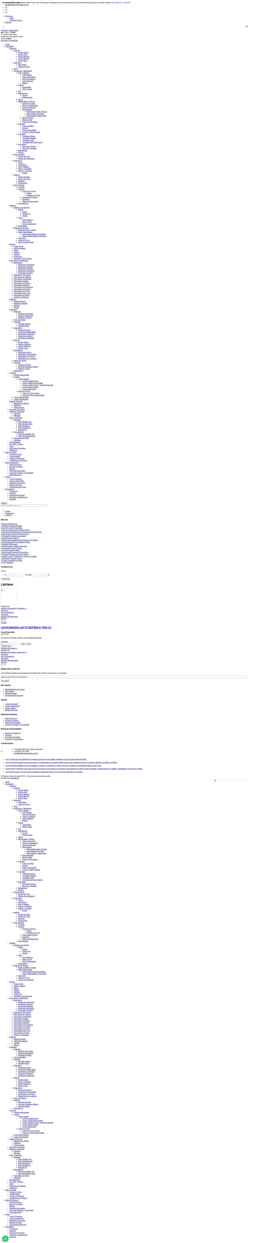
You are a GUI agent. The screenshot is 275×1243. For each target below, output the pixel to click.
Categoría (4, 615)
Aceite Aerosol (23, 794)
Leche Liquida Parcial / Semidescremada (37, 1123)
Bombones (18, 1000)
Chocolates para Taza (22, 1031)
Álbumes (17, 1153)
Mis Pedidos (10, 691)
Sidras (20, 947)
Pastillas (17, 1059)
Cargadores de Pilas (21, 1176)
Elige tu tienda (10, 1190)
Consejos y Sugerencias (14, 739)
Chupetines (18, 1088)
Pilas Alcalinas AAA (25, 1161)
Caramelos (18, 1066)
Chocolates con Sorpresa (23, 1025)
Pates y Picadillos (25, 906)
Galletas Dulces (20, 1039)
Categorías (9, 513)
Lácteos (12, 1110)
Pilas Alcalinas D (24, 1166)
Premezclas (22, 921)
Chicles (16, 1078)
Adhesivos (13, 1188)
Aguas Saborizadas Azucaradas (34, 972)
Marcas (12, 1206)
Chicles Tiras (23, 1086)
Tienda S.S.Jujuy (15, 1192)
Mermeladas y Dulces (26, 839)
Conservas (18, 898)
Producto (4, 610)
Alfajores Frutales (24, 1055)
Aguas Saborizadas (25, 970)
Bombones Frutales (25, 1004)
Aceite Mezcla (23, 796)
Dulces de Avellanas (30, 859)
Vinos (20, 955)
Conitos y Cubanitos (21, 1035)
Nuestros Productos (13, 733)
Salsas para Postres (29, 935)
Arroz (16, 806)
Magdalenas (22, 888)
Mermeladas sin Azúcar (35, 851)
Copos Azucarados (29, 868)
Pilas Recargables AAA (26, 1174)
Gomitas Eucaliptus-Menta (28, 1104)
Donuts (21, 890)
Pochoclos (18, 994)
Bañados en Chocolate (22, 1012)
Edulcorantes (27, 835)
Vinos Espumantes (29, 961)
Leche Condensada (21, 1137)
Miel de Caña (27, 857)
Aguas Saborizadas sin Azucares (34, 974)
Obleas (16, 1045)
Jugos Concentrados (26, 980)
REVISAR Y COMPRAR (9, 41)
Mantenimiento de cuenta (15, 689)
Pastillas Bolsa (23, 1063)
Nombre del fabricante (9, 617)
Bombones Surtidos (25, 1010)
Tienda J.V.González (16, 1196)
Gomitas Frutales (24, 1102)
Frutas (20, 900)
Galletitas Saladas (20, 1041)
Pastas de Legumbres (26, 896)
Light (11, 1184)
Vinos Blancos (27, 957)
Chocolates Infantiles (22, 1021)
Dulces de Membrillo (30, 843)
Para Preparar (19, 923)
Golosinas (13, 1047)
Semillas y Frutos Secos (23, 996)
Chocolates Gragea (21, 1019)
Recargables (18, 1170)
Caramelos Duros (24, 1068)
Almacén (12, 786)
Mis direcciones (11, 693)
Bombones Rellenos (25, 1006)
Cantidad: (4, 642)
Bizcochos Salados (29, 886)
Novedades (9, 1227)
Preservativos (19, 1145)
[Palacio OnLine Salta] (9, 30)
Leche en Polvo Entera (31, 1131)
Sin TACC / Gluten (16, 1182)
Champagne (22, 964)
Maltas (25, 821)
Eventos (8, 735)
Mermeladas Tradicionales (36, 853)
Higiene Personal (15, 1139)
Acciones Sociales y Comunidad (17, 725)
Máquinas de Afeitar (21, 1141)
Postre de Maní (19, 1057)
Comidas (21, 925)
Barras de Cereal (20, 1098)
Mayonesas (22, 802)
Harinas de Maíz (24, 915)
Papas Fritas (18, 984)
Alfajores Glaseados (25, 1053)
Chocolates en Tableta (22, 1015)
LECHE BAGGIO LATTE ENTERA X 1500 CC (26, 627)
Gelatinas (25, 937)
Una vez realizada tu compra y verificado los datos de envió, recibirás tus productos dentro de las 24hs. (53, 766)
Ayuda (7, 1214)
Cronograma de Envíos (17, 1225)
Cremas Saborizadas (21, 1112)
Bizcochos (22, 882)
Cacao (20, 837)
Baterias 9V (22, 1168)
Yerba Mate (26, 825)
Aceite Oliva (22, 792)
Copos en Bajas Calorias (31, 870)
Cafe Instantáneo (29, 815)
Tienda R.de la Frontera (18, 1198)
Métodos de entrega (17, 1221)
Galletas (12, 1037)
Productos (13, 1229)
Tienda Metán (14, 1194)
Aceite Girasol (23, 790)
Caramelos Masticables (27, 1070)
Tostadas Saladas (29, 876)
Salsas (24, 910)
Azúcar (25, 833)
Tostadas (21, 872)
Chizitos (17, 990)
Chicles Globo (23, 1080)
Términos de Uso (15, 20)
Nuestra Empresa (11, 1200)
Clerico (25, 953)
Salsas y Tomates (25, 908)
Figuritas (17, 1151)
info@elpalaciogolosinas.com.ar (26, 753)
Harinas (16, 913)
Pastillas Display (24, 1061)
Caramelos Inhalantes (26, 1076)
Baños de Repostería (30, 939)
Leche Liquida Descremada (32, 1121)
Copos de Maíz (28, 864)
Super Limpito (10, 708)
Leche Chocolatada (21, 1135)
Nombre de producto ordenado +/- (14, 608)
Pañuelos (17, 1143)
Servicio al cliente (12, 721)
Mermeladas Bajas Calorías (37, 849)
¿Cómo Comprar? (11, 704)
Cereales (21, 862)
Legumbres (22, 902)
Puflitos (17, 992)
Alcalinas (17, 1157)
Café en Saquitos (28, 817)
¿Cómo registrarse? (12, 706)
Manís (16, 988)
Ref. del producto (7, 613)
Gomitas (17, 1100)
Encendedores (14, 1180)
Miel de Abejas (27, 855)
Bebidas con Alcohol (21, 945)
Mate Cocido (27, 827)
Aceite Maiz (22, 798)
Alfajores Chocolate (25, 1051)
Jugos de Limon (24, 804)
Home (7, 511)
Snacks (12, 982)
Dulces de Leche (28, 841)
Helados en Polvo (33, 933)
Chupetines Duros (24, 1090)
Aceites (17, 788)
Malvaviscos (18, 1108)
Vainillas (17, 1043)
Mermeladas (27, 847)
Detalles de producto (9, 648)
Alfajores (17, 1049)
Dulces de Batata (29, 845)
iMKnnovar (15, 778)
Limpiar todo (5, 579)
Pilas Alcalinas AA (24, 1159)
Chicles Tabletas (24, 1082)
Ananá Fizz (26, 951)
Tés (19, 829)
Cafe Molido (27, 813)
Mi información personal (14, 696)
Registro (8, 22)
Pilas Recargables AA (26, 1172)
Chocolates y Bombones (18, 998)
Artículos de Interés (12, 737)
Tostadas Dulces (28, 874)
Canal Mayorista (15, 1212)
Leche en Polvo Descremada (33, 1133)
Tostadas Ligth (28, 878)
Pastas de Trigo (24, 894)
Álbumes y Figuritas (16, 1149)
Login (11, 18)
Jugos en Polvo (24, 978)
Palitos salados (19, 986)
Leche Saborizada (29, 1127)
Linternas (17, 1178)
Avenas (25, 866)
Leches (16, 1115)
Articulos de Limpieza (17, 1186)
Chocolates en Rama (21, 1033)
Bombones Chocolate (26, 1002)
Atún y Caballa (23, 904)
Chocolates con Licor (22, 1029)
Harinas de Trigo (24, 917)
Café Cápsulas (27, 819)
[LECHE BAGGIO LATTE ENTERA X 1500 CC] (3, 623)
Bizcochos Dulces (29, 884)
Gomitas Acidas (24, 1106)
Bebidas (12, 943)
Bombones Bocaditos (26, 1008)
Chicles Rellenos (24, 1084)
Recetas (12, 1237)
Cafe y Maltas (23, 811)
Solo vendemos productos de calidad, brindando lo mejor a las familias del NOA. (46, 759)
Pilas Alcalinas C (24, 1163)
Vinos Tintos (27, 959)
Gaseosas (21, 976)
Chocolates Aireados (21, 1023)
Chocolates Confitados (22, 1017)
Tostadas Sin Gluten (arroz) (32, 880)
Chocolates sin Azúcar (22, 1027)
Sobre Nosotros (11, 718)
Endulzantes (22, 831)
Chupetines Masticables (27, 1092)
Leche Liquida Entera (30, 1119)
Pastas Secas (19, 892)
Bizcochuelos (23, 941)
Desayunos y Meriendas (23, 808)
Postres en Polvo (29, 929)
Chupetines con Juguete (27, 1096)
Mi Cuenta (9, 16)
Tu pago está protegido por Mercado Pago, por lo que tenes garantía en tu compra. (44, 772)
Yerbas (20, 823)
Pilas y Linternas (15, 1155)
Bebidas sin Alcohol (21, 966)
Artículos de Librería (17, 1147)
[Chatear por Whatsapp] (5, 1238)
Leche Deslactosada (30, 1125)
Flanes (29, 931)
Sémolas (21, 919)
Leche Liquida (23, 1117)
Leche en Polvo (24, 1129)
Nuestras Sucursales (13, 723)
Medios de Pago (11, 710)
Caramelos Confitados (26, 1072)
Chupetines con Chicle (26, 1094)
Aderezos (17, 800)
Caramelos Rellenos (25, 1074)
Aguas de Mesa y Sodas (27, 968)
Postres (21, 927)
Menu (5, 503)
